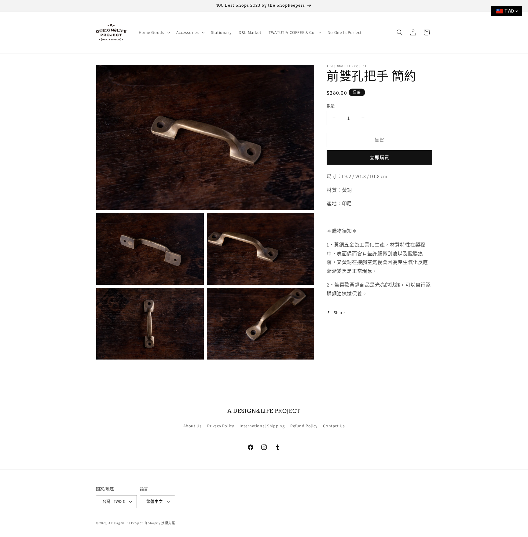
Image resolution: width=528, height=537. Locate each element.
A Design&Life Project (125, 523)
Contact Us (334, 426)
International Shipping (262, 426)
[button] (154, 32)
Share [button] (339, 312)
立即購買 (379, 157)
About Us (192, 426)
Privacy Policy (220, 426)
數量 (331, 105)
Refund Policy (303, 426)
